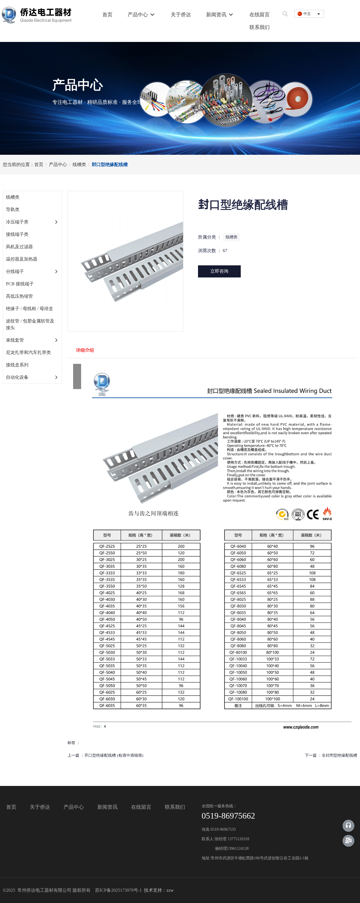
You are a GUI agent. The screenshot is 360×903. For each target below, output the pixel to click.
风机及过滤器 (19, 246)
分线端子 (15, 271)
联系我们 (259, 27)
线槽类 (79, 164)
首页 (107, 14)
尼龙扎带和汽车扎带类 (28, 352)
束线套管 (15, 340)
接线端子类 (17, 234)
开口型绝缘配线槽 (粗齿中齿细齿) (113, 755)
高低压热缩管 (19, 296)
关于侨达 (181, 14)
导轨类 (12, 209)
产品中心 (138, 14)
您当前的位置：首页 (23, 164)
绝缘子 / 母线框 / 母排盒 (29, 308)
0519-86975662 (228, 815)
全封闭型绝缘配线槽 (339, 755)
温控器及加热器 (21, 259)
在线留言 (259, 14)
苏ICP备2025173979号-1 (119, 890)
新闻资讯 (217, 14)
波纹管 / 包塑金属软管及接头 (30, 324)
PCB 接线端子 (20, 283)
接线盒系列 (17, 364)
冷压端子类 (17, 221)
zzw (170, 890)
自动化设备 (17, 377)
